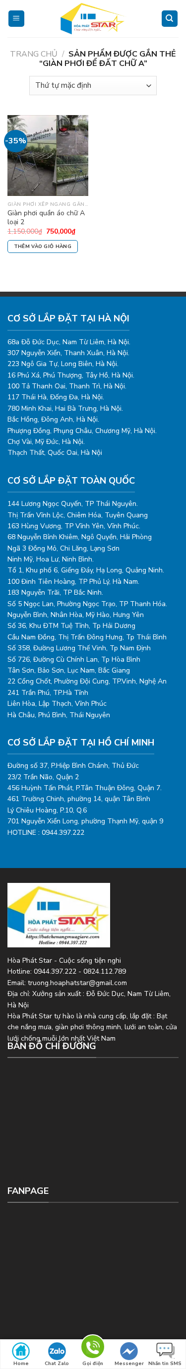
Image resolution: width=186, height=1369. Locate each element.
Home (21, 1363)
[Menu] (16, 18)
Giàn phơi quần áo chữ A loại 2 (46, 218)
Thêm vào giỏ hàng (42, 246)
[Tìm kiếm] (170, 18)
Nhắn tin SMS (165, 1363)
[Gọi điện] (93, 1348)
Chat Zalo (57, 1363)
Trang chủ (34, 54)
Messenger (129, 1363)
